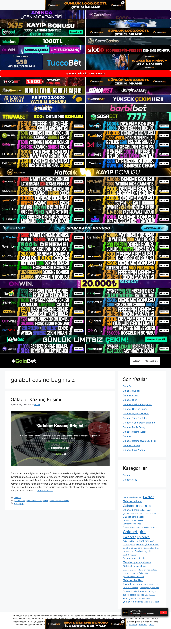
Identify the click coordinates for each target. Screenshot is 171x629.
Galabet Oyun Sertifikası (136, 413)
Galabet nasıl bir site (134, 558)
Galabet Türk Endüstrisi (135, 418)
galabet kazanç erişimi (59, 500)
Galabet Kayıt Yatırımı (134, 450)
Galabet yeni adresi (130, 588)
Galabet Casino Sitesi (132, 524)
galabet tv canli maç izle (133, 577)
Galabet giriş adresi (136, 537)
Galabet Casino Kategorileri (137, 404)
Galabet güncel (129, 545)
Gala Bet (127, 386)
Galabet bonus (131, 510)
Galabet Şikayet (131, 445)
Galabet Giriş (151, 361)
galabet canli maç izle (132, 513)
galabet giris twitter (150, 527)
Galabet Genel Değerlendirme (139, 422)
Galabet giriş (134, 531)
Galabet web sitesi (132, 584)
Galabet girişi (128, 541)
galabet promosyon (129, 570)
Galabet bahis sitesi (138, 506)
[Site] (42, 125)
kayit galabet (130, 598)
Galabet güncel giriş (132, 548)
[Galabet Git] (24, 360)
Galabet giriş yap (144, 541)
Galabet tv (143, 573)
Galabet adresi (132, 501)
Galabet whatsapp (151, 584)
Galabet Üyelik (130, 591)
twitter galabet (144, 599)
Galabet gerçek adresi (132, 527)
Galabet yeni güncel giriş (149, 588)
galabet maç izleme (130, 555)
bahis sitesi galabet (132, 497)
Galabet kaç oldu (143, 551)
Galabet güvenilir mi (151, 548)
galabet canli (19, 500)
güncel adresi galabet (133, 595)
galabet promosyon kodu (147, 570)
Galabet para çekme (134, 566)
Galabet (136, 361)
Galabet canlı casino (151, 514)
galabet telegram (130, 573)
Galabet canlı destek (133, 516)
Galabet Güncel (131, 390)
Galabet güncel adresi (147, 544)
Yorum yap (19, 503)
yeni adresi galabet (133, 601)
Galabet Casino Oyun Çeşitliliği (139, 441)
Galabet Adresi (131, 395)
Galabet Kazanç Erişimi (36, 399)
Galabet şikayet (147, 591)
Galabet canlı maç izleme (133, 520)
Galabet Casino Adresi (135, 431)
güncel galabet (150, 595)
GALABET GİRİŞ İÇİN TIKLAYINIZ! (85, 73)
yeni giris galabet (151, 602)
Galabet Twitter (133, 580)
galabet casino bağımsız (37, 500)
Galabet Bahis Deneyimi (136, 427)
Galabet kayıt (128, 551)
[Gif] (85, 172)
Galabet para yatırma (137, 562)
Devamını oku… (45, 490)
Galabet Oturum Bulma (135, 409)
